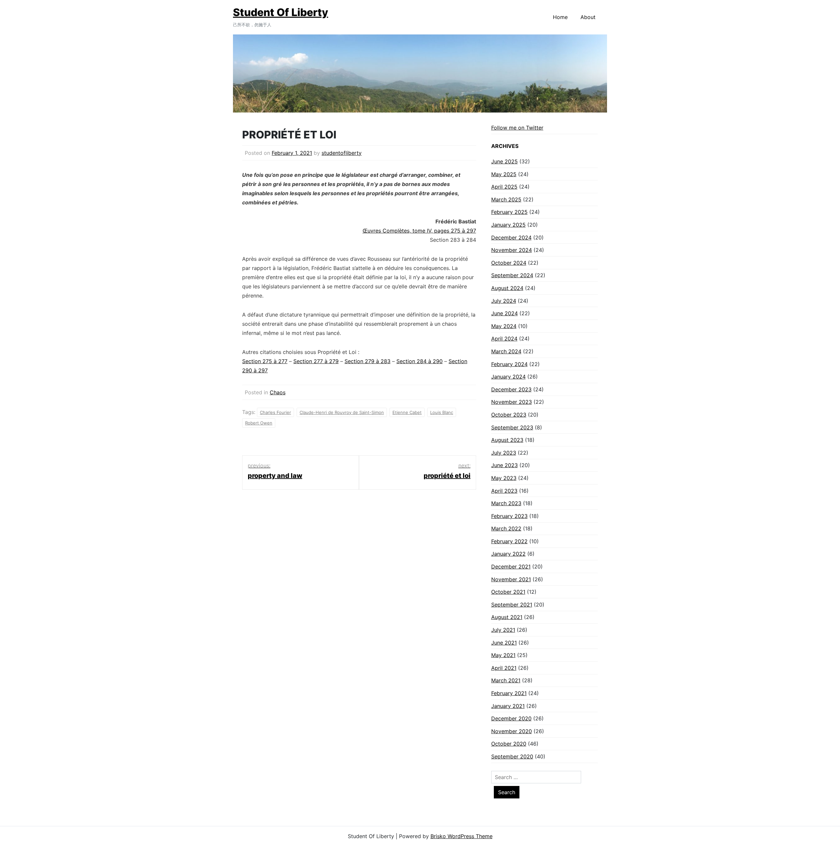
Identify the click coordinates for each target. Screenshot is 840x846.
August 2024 (507, 288)
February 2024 (509, 364)
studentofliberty (342, 153)
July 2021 (503, 630)
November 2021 (511, 579)
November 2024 (511, 250)
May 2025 (503, 174)
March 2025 (506, 199)
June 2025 (504, 161)
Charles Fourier (275, 412)
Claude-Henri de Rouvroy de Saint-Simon (342, 412)
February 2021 (509, 693)
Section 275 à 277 (264, 361)
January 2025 (508, 224)
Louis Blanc (441, 412)
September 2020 (512, 756)
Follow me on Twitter (517, 127)
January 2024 (508, 376)
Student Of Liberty (280, 12)
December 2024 (511, 237)
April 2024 (504, 338)
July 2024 (503, 301)
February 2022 (509, 541)
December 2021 (511, 566)
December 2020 (511, 718)
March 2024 (506, 351)
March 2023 (506, 503)
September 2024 (512, 275)
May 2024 (503, 326)
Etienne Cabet (407, 412)
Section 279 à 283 (367, 361)
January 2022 (508, 553)
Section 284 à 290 (419, 361)
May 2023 (503, 478)
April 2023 (504, 490)
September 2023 (512, 427)
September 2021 (511, 604)
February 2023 (509, 516)
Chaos (277, 392)
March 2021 (505, 680)
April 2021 (503, 668)
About (588, 17)
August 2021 (506, 617)
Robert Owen (258, 422)
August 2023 (507, 440)
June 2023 (504, 465)
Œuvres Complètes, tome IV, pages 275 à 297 (419, 230)
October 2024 (508, 262)
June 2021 (504, 642)
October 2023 (508, 414)
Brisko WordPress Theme (461, 836)
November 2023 (511, 402)
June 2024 (504, 313)
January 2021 (508, 706)
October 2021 (508, 591)
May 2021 (503, 655)
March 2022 (506, 528)
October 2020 (508, 743)
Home (560, 17)
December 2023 (511, 389)
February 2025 (509, 212)
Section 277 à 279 (316, 361)
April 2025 (504, 186)
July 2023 (503, 452)
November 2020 (511, 731)
